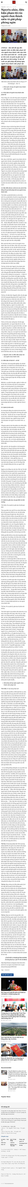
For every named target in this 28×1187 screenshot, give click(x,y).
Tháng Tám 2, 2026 (6, 1041)
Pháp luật (22, 1139)
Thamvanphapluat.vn (9, 1183)
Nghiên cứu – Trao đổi (11, 6)
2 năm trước (12, 1079)
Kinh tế (3, 1144)
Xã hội (20, 1145)
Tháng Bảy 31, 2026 (6, 1061)
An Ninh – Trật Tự (5, 1140)
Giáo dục (3, 1142)
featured (7, 970)
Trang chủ (3, 6)
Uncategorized (23, 1143)
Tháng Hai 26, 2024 (5, 25)
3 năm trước (12, 1090)
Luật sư (12, 1142)
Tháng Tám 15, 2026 (6, 1020)
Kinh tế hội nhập (13, 1140)
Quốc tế (21, 1141)
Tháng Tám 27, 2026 (6, 996)
